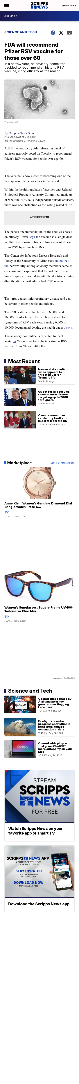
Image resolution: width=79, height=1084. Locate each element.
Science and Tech (20, 32)
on (14, 341)
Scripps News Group (22, 133)
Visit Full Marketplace (63, 463)
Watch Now (68, 6)
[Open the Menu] (6, 5)
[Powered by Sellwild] (69, 678)
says (32, 236)
